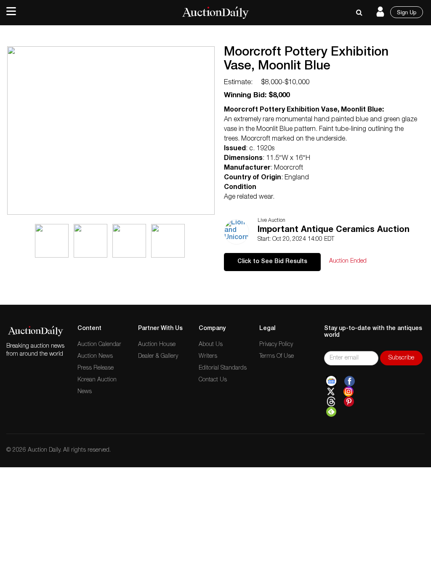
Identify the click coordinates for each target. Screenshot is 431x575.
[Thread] (331, 402)
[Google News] (331, 381)
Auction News (95, 356)
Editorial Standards (223, 368)
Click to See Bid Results (272, 262)
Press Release (95, 368)
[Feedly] (331, 412)
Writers (208, 356)
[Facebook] (349, 381)
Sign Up (406, 12)
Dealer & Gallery (158, 356)
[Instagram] (348, 391)
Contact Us (213, 380)
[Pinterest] (349, 402)
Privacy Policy (276, 345)
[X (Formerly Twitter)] (330, 391)
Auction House (157, 345)
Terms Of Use (276, 356)
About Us (211, 345)
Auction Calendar (99, 345)
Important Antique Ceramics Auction (334, 230)
